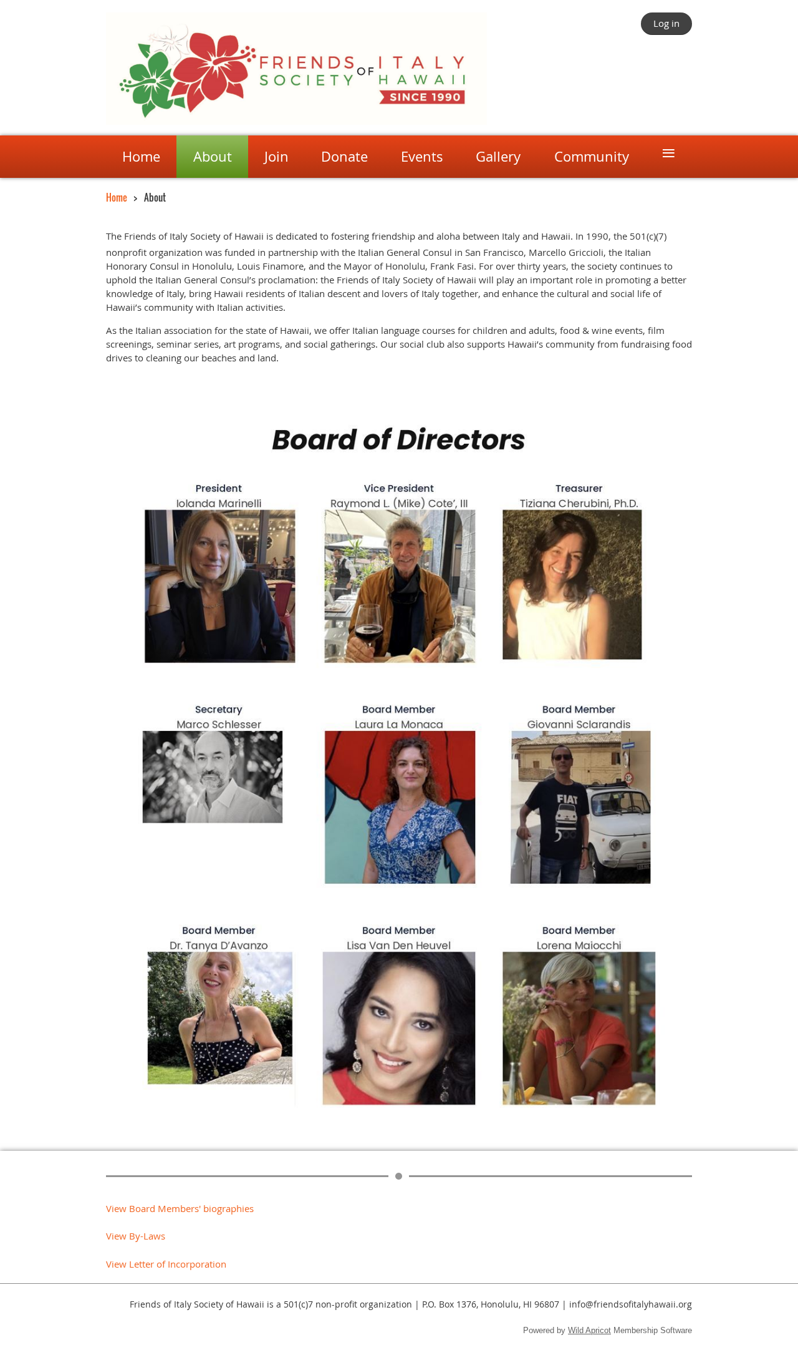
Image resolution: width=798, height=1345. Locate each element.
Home (116, 197)
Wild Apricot (589, 1330)
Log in (666, 23)
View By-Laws (135, 1236)
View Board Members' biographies (180, 1208)
